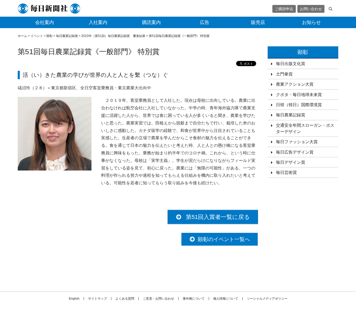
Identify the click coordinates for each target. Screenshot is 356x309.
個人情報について (225, 298)
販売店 (258, 22)
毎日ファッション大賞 (297, 142)
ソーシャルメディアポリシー (267, 298)
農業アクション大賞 (295, 84)
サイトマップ (97, 298)
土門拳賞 (284, 74)
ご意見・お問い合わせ (158, 298)
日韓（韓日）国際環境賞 (299, 105)
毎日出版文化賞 (290, 63)
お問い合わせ (311, 9)
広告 (204, 22)
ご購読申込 (284, 9)
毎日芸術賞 (286, 172)
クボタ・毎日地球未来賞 (299, 94)
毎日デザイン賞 (290, 162)
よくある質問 (124, 298)
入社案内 (98, 22)
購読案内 (151, 22)
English (74, 298)
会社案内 (44, 22)
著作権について (194, 298)
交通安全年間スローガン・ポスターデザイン (305, 128)
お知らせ (311, 22)
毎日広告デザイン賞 (295, 152)
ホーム (22, 36)
